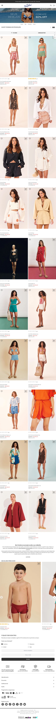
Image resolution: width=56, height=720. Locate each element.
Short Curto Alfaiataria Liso (5, 334)
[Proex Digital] (35, 717)
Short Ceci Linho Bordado (5, 283)
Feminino (5, 644)
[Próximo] (54, 597)
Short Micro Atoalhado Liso (33, 334)
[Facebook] (17, 704)
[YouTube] (24, 704)
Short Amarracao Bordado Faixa (34, 435)
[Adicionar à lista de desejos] (1, 37)
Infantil (4, 647)
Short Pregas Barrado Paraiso (5, 81)
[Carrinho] (53, 5)
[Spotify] (13, 704)
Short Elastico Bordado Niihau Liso (35, 485)
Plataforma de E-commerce (21, 718)
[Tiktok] (10, 704)
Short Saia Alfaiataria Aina (4, 131)
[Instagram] (2, 704)
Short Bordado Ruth (32, 536)
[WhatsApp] (6, 704)
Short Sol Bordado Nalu (4, 232)
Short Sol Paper (3, 182)
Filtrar (15, 33)
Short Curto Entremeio (33, 182)
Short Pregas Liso (32, 283)
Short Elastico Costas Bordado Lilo (35, 384)
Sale (31, 647)
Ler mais (28, 556)
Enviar (28, 659)
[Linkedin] (21, 704)
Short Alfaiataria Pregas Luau (5, 435)
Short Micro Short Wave (33, 81)
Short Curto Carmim (4, 536)
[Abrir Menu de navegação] (2, 5)
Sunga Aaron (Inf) (3, 626)
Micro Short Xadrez (3, 384)
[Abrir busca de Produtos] (51, 5)
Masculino (32, 644)
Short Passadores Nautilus (33, 131)
